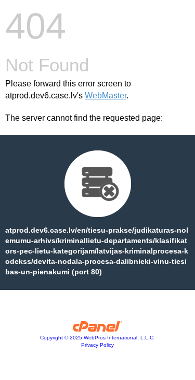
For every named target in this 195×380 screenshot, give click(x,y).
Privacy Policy (97, 345)
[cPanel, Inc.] (97, 329)
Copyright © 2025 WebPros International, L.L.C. (97, 337)
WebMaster (105, 95)
